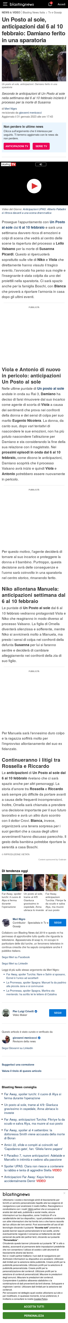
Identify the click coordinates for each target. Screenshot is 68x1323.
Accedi (61, 4)
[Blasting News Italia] (22, 4)
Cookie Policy (40, 1298)
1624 (30, 1208)
